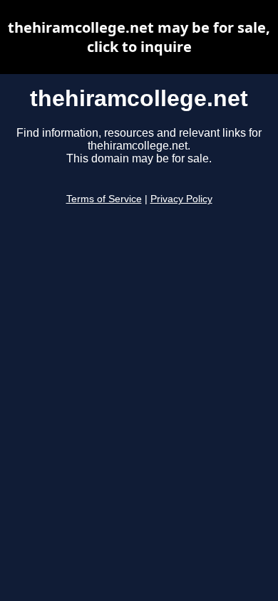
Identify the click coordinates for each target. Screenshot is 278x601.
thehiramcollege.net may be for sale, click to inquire (139, 37)
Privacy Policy (181, 199)
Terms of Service (104, 199)
